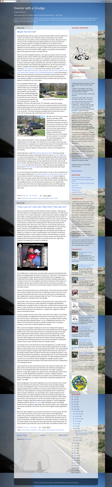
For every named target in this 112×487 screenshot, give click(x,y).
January (77, 440)
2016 (75, 453)
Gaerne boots (21, 165)
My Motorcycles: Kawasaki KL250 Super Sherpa (86, 265)
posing (48, 430)
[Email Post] (40, 195)
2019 (75, 445)
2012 (75, 463)
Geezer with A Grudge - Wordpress (81, 177)
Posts (75, 74)
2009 (75, 470)
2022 (75, 406)
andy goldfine (45, 198)
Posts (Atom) (28, 439)
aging (39, 198)
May (76, 426)
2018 (75, 448)
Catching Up (75, 365)
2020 (75, 443)
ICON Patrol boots (30, 167)
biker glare (38, 402)
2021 (75, 409)
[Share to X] (47, 196)
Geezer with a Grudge (29, 8)
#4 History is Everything (85, 315)
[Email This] (44, 196)
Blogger (76, 482)
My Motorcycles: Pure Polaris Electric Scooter (85, 340)
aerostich (34, 198)
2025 (75, 399)
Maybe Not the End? (26, 32)
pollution (43, 430)
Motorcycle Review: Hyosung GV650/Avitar (85, 303)
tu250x (56, 198)
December (78, 411)
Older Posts (63, 435)
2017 (75, 450)
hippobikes (34, 430)
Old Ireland (75, 185)
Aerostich (57, 155)
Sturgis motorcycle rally (57, 430)
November (78, 414)
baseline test (49, 176)
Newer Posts (22, 435)
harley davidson (26, 430)
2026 (75, 397)
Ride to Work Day (76, 187)
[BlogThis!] (45, 196)
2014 (75, 458)
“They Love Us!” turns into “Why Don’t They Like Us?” (42, 207)
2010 (75, 468)
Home (43, 435)
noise (39, 430)
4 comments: (33, 427)
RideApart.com (76, 190)
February (78, 437)
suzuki (51, 198)
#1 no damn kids (30, 68)
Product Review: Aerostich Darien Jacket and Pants (86, 353)
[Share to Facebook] (49, 196)
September (78, 418)
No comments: (33, 195)
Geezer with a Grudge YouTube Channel (83, 183)
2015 (75, 455)
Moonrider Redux (76, 192)
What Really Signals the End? (43, 153)
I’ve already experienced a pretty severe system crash (50, 174)
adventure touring (26, 198)
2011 (75, 465)
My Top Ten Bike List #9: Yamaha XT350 (85, 291)
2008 (75, 472)
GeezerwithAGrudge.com (79, 155)
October (77, 416)
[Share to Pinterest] (50, 196)
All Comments (78, 78)
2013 (75, 460)
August (77, 421)
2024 (75, 402)
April (76, 428)
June (76, 423)
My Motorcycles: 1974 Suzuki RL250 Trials (85, 327)
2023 (75, 404)
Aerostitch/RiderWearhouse (79, 194)
